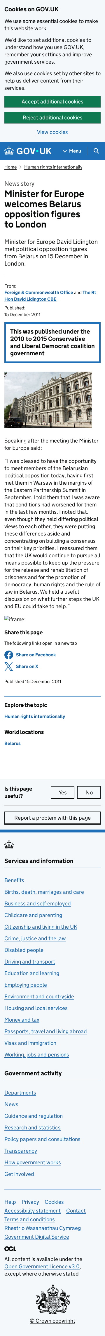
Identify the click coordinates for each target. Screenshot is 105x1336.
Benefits (14, 880)
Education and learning (31, 973)
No (93, 792)
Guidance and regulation (33, 1116)
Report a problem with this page (52, 817)
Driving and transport (29, 961)
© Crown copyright (52, 1320)
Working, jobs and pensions (36, 1054)
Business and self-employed (37, 903)
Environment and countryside (39, 996)
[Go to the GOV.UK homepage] (28, 151)
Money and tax (21, 1019)
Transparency (20, 1150)
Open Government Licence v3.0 (42, 1266)
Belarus (12, 743)
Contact (76, 1210)
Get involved (19, 1174)
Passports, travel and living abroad (45, 1031)
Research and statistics (32, 1127)
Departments (20, 1092)
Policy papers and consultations (42, 1139)
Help (10, 1202)
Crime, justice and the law (35, 938)
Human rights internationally (53, 167)
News (11, 1104)
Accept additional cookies (52, 101)
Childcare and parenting (33, 915)
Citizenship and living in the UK (40, 926)
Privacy (30, 1202)
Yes (66, 792)
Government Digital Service (36, 1236)
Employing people (25, 985)
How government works (32, 1162)
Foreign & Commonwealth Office (38, 292)
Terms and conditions (29, 1219)
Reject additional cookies (53, 117)
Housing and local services (36, 1008)
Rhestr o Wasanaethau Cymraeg (42, 1228)
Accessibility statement (32, 1210)
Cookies (54, 1202)
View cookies (52, 132)
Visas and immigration (30, 1043)
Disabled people (23, 950)
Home (10, 167)
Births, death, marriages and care (44, 892)
